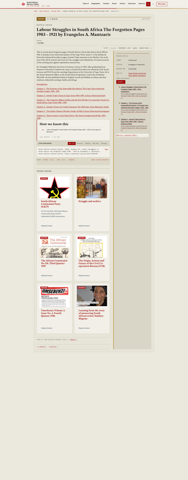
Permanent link (124, 48)
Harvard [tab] (80, 143)
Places (114, 3)
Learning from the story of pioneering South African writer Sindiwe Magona (91, 314)
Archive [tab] (121, 82)
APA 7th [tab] (72, 143)
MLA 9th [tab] (96, 143)
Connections (145, 48)
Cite (109, 48)
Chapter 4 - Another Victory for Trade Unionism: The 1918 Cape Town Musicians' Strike (73, 107)
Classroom (132, 3)
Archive (122, 3)
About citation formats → (100, 160)
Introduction (42, 84)
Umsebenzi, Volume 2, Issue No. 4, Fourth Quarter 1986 (53, 313)
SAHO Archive (44, 11)
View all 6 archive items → (126, 135)
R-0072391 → (53, 347)
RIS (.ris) (61, 160)
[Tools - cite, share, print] (153, 4)
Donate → (73, 339)
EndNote (71, 160)
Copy (106, 149)
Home (35, 11)
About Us (141, 3)
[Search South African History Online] (148, 4)
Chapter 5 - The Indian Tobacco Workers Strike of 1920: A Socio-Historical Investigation (73, 111)
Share (135, 48)
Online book (55, 11)
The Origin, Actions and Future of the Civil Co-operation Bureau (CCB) (92, 263)
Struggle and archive (90, 201)
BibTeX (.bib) (49, 160)
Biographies (95, 3)
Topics (86, 3)
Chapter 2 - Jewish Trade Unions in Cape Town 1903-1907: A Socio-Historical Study (71, 95)
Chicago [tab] (104, 143)
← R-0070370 (41, 347)
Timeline (106, 3)
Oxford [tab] (87, 143)
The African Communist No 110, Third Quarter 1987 (54, 263)
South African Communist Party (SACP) (50, 204)
